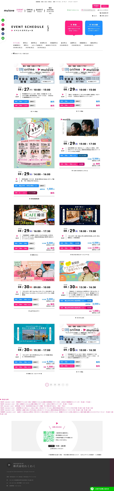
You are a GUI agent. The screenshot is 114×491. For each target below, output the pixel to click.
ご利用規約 (98, 454)
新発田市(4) (54, 43)
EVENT (20, 10)
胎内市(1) (64, 43)
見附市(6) (34, 43)
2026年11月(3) (17, 47)
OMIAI (30, 10)
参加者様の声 (104, 13)
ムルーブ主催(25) (37, 45)
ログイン (105, 6)
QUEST (39, 10)
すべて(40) (16, 43)
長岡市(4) (73, 43)
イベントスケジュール (89, 10)
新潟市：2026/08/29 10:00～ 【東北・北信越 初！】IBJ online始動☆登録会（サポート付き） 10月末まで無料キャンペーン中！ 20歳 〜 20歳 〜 (37, 404)
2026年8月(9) (64, 45)
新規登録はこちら (96, 6)
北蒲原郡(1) (16, 45)
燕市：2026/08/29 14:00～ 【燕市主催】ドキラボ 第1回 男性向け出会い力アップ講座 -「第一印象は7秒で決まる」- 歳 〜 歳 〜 (33, 406)
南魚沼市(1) (94, 43)
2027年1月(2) (30, 47)
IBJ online (50, 10)
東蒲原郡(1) (83, 43)
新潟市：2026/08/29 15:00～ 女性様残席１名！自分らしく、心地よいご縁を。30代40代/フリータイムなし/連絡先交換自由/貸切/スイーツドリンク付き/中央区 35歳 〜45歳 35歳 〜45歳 (47, 408)
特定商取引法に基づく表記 (55, 454)
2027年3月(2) (41, 47)
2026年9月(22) (76, 45)
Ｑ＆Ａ (95, 15)
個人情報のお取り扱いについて (71, 454)
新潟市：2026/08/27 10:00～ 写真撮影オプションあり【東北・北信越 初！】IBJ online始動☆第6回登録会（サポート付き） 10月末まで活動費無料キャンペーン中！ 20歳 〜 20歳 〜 (46, 402)
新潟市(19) (43, 43)
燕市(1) (26, 45)
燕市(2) (25, 43)
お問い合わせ (104, 15)
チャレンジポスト (103, 10)
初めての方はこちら (74, 10)
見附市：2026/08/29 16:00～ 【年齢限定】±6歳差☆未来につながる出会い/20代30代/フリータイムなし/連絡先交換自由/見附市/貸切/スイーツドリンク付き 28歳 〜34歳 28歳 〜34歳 (46, 410)
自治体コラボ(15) (51, 45)
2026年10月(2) (88, 45)
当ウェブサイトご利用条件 (87, 454)
